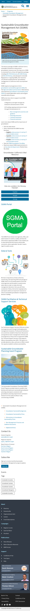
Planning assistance (15, 115)
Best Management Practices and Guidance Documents (14, 423)
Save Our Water (8, 530)
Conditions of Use (8, 555)
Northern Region (6, 446)
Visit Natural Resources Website (8, 579)
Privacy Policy (5, 598)
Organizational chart (9, 514)
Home (3, 11)
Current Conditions (17, 1)
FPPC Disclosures (20, 601)
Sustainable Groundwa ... (8, 480)
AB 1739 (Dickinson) (11, 74)
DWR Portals (7, 547)
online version (15, 132)
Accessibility (5, 601)
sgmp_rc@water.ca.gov (7, 441)
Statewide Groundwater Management (13, 13)
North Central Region (7, 448)
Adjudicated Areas (11, 427)
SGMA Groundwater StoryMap (17, 143)
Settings (26, 1)
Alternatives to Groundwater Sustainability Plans (13, 418)
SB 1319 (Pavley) (7, 76)
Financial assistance (15, 119)
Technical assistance (15, 117)
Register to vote (8, 528)
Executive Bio (7, 511)
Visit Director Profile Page (6, 588)
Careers (6, 517)
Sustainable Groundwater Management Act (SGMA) (13, 406)
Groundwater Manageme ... (8, 490)
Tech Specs (7, 558)
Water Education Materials (11, 544)
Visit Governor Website (6, 570)
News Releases (8, 542)
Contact (9, 1)
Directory (6, 508)
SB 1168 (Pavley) (22, 74)
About (3, 1)
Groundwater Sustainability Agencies (16, 411)
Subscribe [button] (4, 466)
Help (5, 561)
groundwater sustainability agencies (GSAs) (13, 88)
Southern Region (5, 451)
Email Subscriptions (9, 519)
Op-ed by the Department (12, 147)
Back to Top (4, 595)
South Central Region (7, 450)
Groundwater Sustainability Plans (15, 414)
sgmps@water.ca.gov (7, 437)
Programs (10, 11)
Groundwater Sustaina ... (8, 483)
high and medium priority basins (12, 89)
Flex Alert (6, 533)
